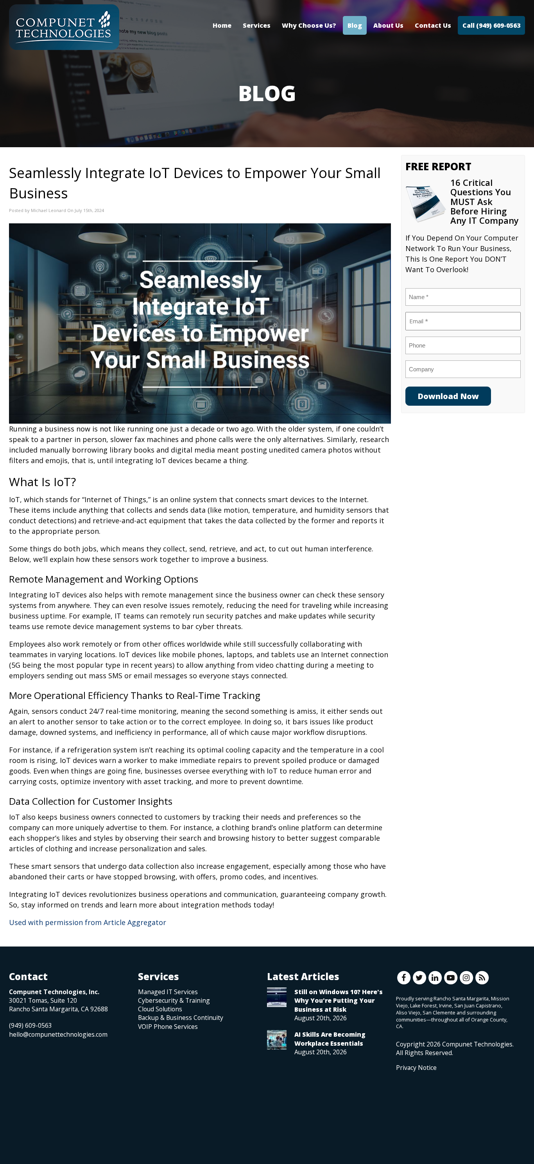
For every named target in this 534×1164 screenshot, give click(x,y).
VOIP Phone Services (168, 1026)
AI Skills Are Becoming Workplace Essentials (330, 1038)
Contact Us (433, 25)
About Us (388, 25)
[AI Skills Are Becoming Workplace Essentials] (277, 1040)
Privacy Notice (416, 1067)
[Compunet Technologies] (64, 27)
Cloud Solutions (160, 1009)
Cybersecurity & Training (174, 1000)
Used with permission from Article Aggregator (87, 922)
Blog (355, 25)
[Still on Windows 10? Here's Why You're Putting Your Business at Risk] (277, 997)
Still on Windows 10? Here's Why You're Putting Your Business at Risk (338, 1001)
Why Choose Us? (309, 25)
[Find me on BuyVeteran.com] (413, 1107)
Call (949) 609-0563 (491, 25)
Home (222, 25)
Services (257, 25)
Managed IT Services (168, 992)
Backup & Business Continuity (180, 1017)
